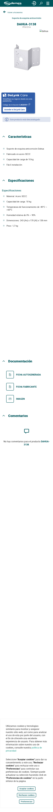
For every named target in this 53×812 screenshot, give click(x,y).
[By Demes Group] (12, 3)
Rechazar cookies (26, 795)
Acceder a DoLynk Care (14, 109)
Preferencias (26, 801)
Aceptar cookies (26, 788)
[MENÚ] (48, 3)
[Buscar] (41, 3)
